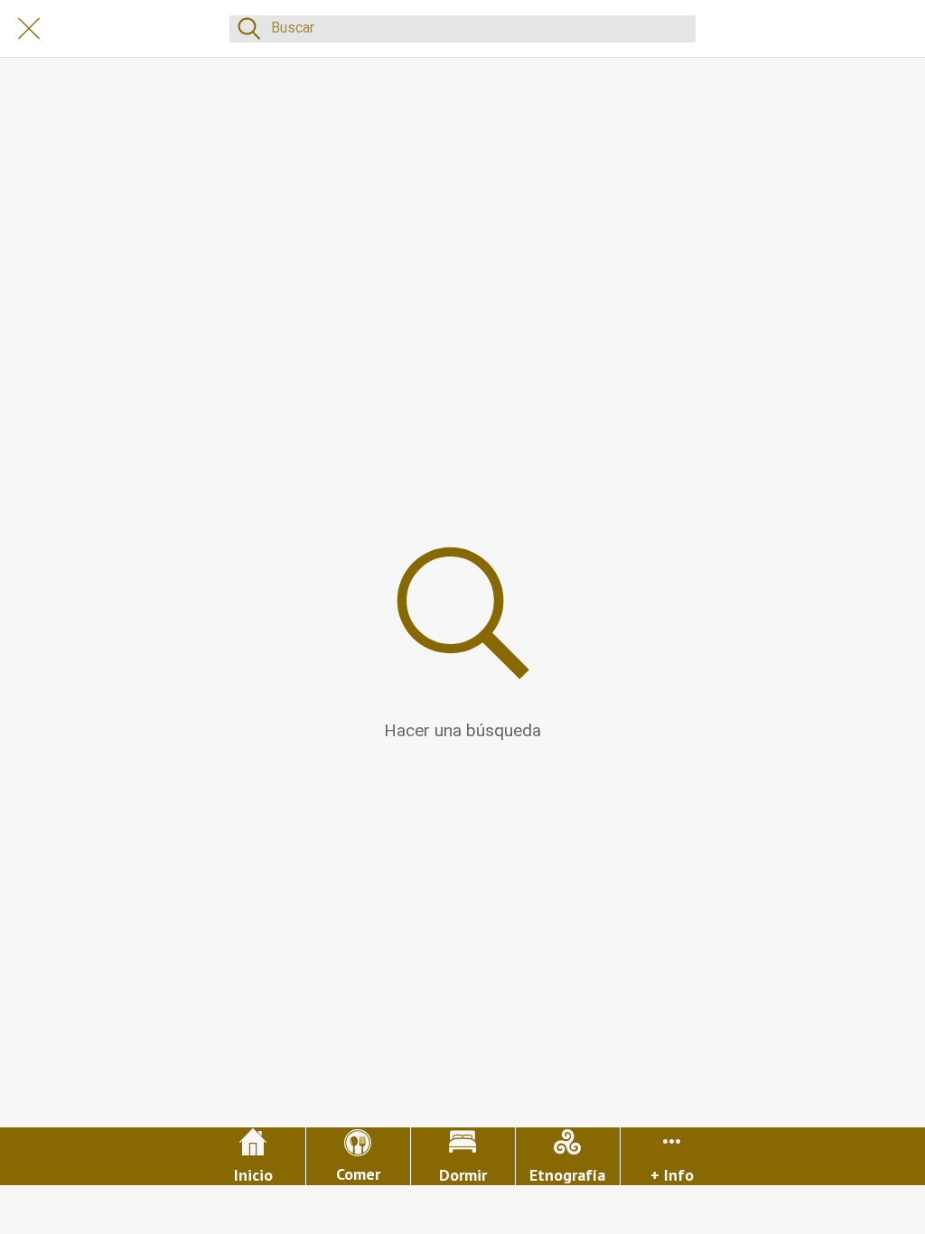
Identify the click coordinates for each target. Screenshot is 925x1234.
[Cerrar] (29, 29)
